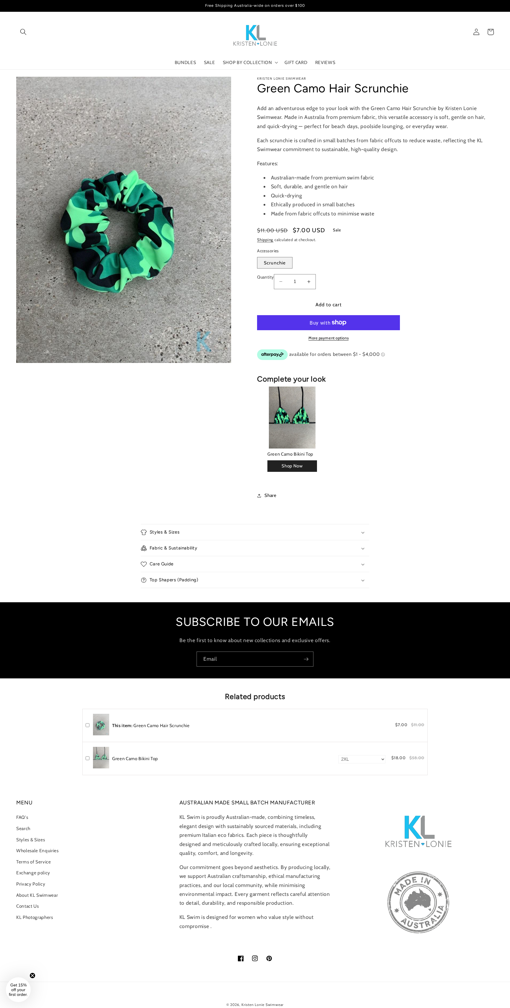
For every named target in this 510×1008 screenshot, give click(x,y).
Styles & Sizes (30, 839)
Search (23, 828)
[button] (23, 32)
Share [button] (270, 495)
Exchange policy (33, 873)
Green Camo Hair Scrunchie (151, 725)
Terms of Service (33, 862)
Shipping (265, 239)
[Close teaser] (32, 975)
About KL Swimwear (37, 895)
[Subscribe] (306, 659)
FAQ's (22, 817)
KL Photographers (34, 917)
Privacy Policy (30, 884)
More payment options (328, 338)
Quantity (265, 277)
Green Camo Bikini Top (290, 454)
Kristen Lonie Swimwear (262, 1004)
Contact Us (27, 906)
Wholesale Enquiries (37, 850)
